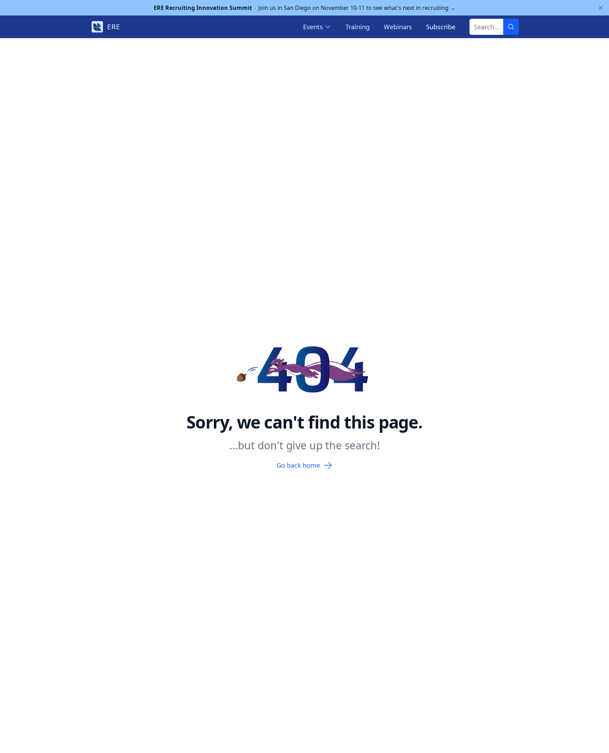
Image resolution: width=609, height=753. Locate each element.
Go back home (298, 465)
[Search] (511, 27)
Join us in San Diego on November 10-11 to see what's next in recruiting (305, 8)
